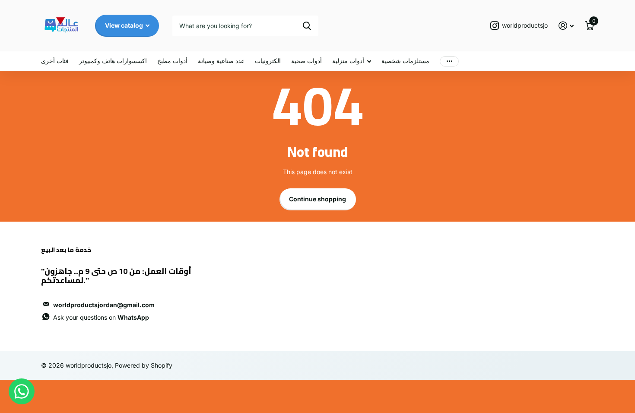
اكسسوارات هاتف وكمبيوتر (113, 60)
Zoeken (307, 26)
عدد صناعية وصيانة (221, 60)
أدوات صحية (306, 60)
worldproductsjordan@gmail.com (104, 304)
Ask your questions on (101, 317)
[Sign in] (566, 25)
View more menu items (449, 61)
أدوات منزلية (348, 60)
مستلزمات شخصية (405, 60)
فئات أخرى (55, 60)
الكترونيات (268, 60)
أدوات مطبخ (172, 60)
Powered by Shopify (143, 365)
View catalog (124, 25)
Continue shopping (317, 199)
